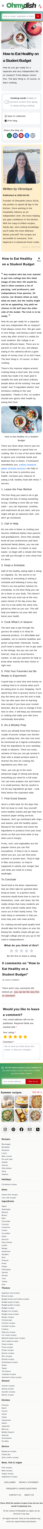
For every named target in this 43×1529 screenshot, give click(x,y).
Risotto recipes (8, 1359)
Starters (5, 1174)
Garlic (4, 1236)
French (5, 1411)
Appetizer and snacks (11, 1293)
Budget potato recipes (11, 1305)
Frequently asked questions (21, 1489)
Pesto (4, 1263)
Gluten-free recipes (10, 1195)
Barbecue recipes (9, 1451)
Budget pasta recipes (10, 1302)
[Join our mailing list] (29, 1129)
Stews (4, 1365)
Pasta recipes (7, 1344)
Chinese (5, 1405)
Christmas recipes (9, 1184)
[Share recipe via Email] (32, 135)
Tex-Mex (5, 1441)
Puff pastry (6, 1269)
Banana (5, 1212)
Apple (4, 1206)
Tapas (4, 1368)
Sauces (5, 1165)
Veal (3, 1284)
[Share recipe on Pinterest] (21, 135)
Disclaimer (10, 1482)
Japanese (6, 1426)
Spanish (5, 1435)
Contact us (15, 1495)
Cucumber (6, 1233)
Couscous (6, 1227)
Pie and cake (7, 1159)
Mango (4, 1248)
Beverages (6, 1144)
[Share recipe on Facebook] (15, 135)
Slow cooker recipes (10, 1457)
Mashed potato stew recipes (13, 1338)
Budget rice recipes (10, 1311)
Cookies (5, 1329)
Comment (8, 1042)
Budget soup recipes (10, 1314)
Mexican (5, 1429)
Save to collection (16, 116)
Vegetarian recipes (9, 1477)
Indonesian (6, 1420)
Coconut (5, 1224)
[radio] (11, 950)
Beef (4, 1218)
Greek (4, 1414)
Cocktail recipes (8, 1326)
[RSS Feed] (37, 1129)
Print (39, 261)
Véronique (25, 189)
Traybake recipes (9, 1374)
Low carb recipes (9, 1198)
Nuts (4, 1257)
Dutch (4, 1408)
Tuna (4, 1278)
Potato (4, 1266)
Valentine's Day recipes (12, 1377)
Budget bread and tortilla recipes (15, 1299)
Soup (4, 1171)
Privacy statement (29, 1482)
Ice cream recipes (9, 1335)
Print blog (12, 121)
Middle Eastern (8, 1432)
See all (36, 1092)
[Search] (38, 16)
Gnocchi (5, 1239)
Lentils (4, 1245)
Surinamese (7, 1438)
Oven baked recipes (10, 1341)
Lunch (4, 1153)
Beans (4, 1215)
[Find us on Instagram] (5, 1129)
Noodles (5, 1254)
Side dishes (7, 1168)
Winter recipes (8, 1395)
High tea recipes (8, 1332)
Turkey (4, 1281)
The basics (6, 1371)
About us (29, 1495)
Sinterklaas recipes (10, 1362)
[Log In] (39, 5)
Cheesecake (7, 1320)
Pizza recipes (7, 1347)
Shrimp (5, 1275)
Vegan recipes (8, 1474)
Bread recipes (7, 1296)
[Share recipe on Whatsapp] (9, 135)
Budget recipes (8, 1308)
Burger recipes (8, 1317)
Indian (4, 1417)
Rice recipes (7, 1356)
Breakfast (6, 1147)
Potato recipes (8, 1350)
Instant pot (6, 1454)
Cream (4, 1230)
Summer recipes (8, 1392)
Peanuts (5, 1260)
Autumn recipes (8, 1386)
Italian (4, 1423)
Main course (7, 1156)
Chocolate (6, 1221)
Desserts (5, 1150)
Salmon (5, 1272)
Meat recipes (7, 1471)
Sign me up (33, 1081)
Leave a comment (12, 980)
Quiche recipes (8, 1353)
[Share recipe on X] (26, 135)
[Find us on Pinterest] (13, 1129)
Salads (5, 1162)
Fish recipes (7, 1468)
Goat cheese (7, 1242)
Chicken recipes (8, 1323)
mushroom (6, 1251)
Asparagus (6, 1209)
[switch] (7, 102)
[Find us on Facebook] (21, 1129)
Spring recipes (8, 1389)
